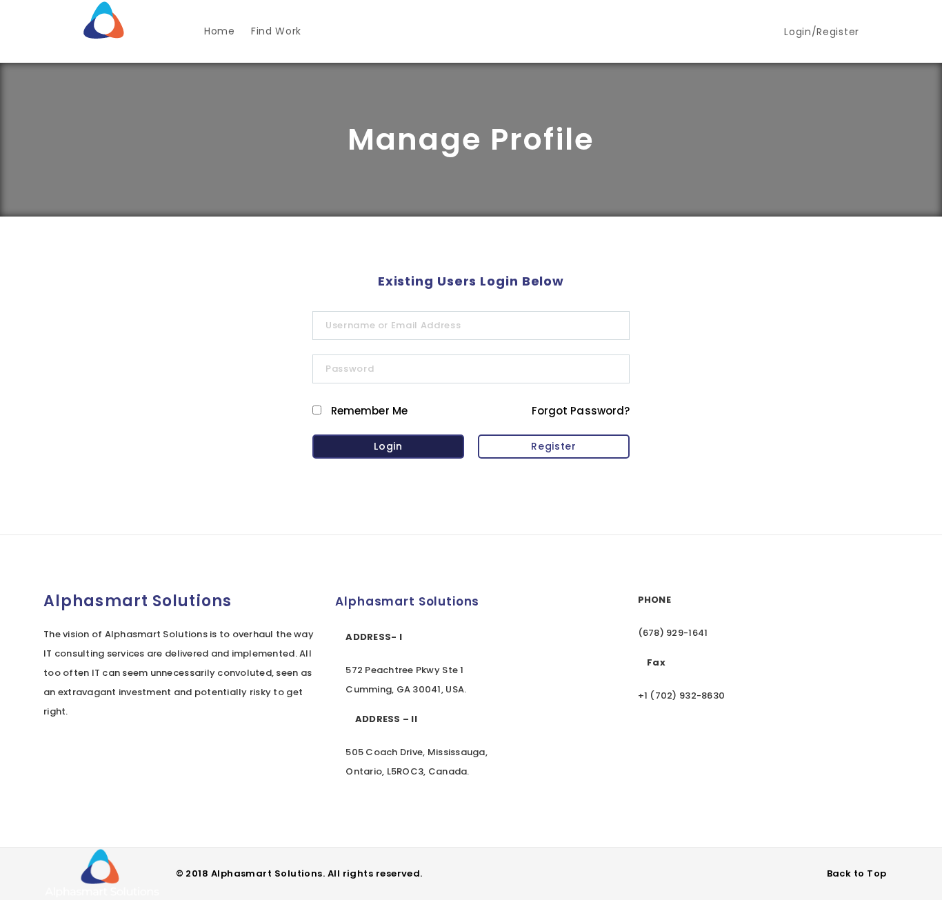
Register (554, 446)
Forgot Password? (581, 410)
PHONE (654, 599)
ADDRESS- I (373, 636)
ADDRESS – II (386, 719)
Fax (656, 662)
